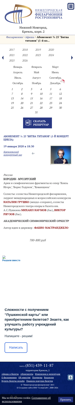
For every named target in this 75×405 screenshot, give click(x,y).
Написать (16, 347)
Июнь (55, 72)
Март (55, 67)
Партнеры (37, 377)
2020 (51, 49)
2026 (25, 60)
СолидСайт (43, 387)
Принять (65, 399)
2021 (11, 55)
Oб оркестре (24, 377)
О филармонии (9, 377)
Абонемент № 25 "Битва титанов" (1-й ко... (47, 38)
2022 (25, 55)
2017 (11, 49)
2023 (38, 55)
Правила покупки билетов (39, 381)
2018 (25, 49)
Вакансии (49, 377)
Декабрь (55, 83)
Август (36, 77)
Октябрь (17, 83)
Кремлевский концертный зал (12, 153)
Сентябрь (55, 77)
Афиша (29, 37)
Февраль (36, 67)
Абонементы (26, 374)
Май (36, 72)
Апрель (17, 72)
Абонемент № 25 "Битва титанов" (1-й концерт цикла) (36, 138)
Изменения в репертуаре (47, 374)
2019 (38, 49)
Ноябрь (36, 83)
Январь (17, 67)
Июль (17, 77)
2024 (51, 55)
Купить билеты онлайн (13, 381)
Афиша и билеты (10, 374)
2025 (11, 60)
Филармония (14, 37)
